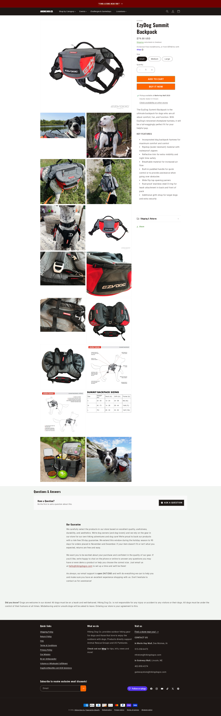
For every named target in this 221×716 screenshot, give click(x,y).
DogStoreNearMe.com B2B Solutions (56, 668)
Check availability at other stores (154, 103)
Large (167, 59)
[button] (67, 11)
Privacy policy (119, 710)
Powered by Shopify (93, 710)
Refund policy (107, 710)
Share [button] (141, 227)
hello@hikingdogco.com (80, 566)
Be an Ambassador (48, 659)
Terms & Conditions (48, 645)
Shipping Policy (46, 632)
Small (141, 59)
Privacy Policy (46, 650)
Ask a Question (172, 502)
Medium (154, 59)
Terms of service (133, 710)
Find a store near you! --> (147, 632)
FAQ (42, 641)
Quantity (140, 65)
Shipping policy (147, 710)
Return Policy (46, 636)
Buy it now (156, 86)
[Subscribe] (83, 688)
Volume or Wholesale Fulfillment (54, 663)
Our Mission (45, 654)
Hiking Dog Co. (80, 710)
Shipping (140, 42)
